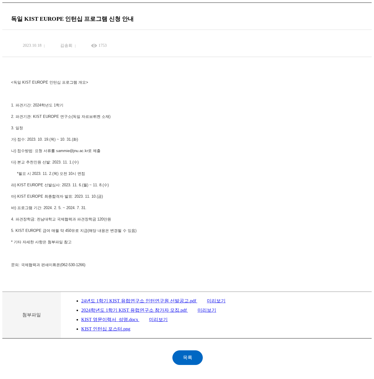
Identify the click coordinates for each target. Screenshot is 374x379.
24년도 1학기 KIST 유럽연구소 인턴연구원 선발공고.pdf (139, 300)
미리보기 (216, 300)
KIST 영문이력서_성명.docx (110, 319)
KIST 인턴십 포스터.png (105, 328)
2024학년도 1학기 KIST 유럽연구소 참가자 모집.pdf (134, 310)
